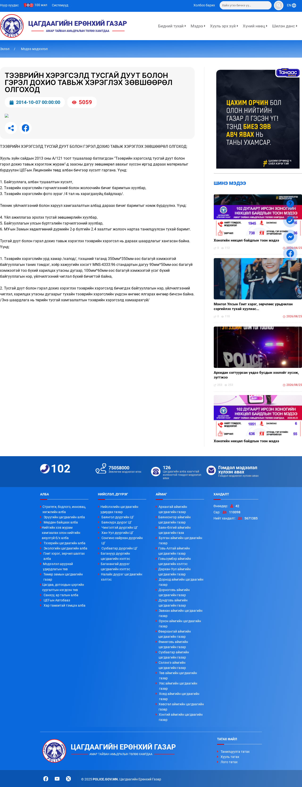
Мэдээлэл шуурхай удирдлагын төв (58, 566)
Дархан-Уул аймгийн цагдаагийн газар (174, 571)
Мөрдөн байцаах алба (61, 522)
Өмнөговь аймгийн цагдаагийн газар (173, 644)
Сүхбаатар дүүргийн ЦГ (119, 548)
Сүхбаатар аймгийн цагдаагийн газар (174, 654)
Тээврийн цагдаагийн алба (64, 543)
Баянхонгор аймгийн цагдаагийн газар (174, 519)
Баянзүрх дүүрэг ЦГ (116, 522)
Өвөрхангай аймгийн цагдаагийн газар (174, 634)
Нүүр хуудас (9, 5)
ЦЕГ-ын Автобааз (57, 600)
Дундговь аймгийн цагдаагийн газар (173, 602)
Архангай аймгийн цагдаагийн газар (173, 509)
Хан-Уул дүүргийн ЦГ (117, 533)
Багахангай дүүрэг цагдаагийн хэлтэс (115, 566)
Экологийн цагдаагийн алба (65, 548)
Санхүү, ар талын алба (61, 595)
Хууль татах (230, 757)
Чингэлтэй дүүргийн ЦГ (119, 527)
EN (289, 5)
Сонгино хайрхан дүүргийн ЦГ (122, 540)
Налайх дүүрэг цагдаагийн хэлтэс (121, 576)
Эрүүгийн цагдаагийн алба (64, 517)
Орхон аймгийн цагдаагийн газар (180, 623)
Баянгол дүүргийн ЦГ (117, 517)
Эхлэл (5, 49)
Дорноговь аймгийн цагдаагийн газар (174, 592)
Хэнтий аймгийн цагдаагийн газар (181, 717)
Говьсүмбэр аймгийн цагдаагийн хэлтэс (174, 561)
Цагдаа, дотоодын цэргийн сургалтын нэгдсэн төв (63, 587)
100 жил (40, 5)
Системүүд (60, 5)
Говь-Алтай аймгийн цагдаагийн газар (174, 550)
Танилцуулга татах (235, 751)
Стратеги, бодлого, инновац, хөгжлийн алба (64, 509)
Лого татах (229, 762)
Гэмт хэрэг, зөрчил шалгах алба (64, 556)
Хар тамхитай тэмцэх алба (64, 605)
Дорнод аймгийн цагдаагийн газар (181, 582)
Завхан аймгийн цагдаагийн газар (180, 613)
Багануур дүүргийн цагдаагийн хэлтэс (115, 556)
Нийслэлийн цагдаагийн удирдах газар (119, 509)
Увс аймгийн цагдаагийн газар (178, 685)
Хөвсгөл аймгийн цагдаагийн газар (181, 706)
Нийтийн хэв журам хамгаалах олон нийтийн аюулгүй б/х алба (61, 533)
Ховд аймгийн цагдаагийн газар (179, 696)
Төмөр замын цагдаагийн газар (63, 576)
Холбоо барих (204, 5)
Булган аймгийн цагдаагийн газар (180, 540)
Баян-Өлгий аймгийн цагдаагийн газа (175, 530)
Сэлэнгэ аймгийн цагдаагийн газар (172, 665)
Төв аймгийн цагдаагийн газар (178, 675)
